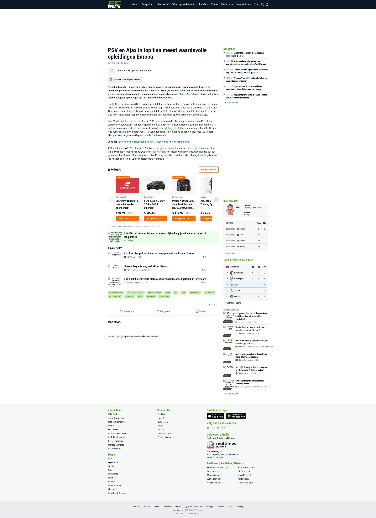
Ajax (189, 94)
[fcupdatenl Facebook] (208, 427)
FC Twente (113, 474)
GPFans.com (244, 471)
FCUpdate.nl (212, 471)
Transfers (203, 4)
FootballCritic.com (246, 467)
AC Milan (112, 481)
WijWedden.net (214, 479)
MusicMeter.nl (244, 475)
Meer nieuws (232, 103)
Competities (147, 4)
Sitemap (240, 507)
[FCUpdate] (114, 4)
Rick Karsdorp (159, 151)
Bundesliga (163, 422)
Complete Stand (233, 303)
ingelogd (119, 336)
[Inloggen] (266, 4)
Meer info (230, 253)
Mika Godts (113, 414)
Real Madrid (114, 121)
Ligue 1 (161, 418)
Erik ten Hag (113, 429)
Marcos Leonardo (116, 445)
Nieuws (135, 4)
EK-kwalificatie (164, 433)
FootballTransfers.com (217, 467)
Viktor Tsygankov (116, 418)
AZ (109, 148)
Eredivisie (164, 297)
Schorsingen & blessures (183, 4)
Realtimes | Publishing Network (188, 513)
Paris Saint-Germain (117, 493)
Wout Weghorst (115, 448)
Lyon (189, 121)
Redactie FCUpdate (128, 70)
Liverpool (112, 489)
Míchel (111, 426)
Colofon (221, 507)
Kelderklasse (227, 4)
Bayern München (133, 155)
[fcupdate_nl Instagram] (213, 427)
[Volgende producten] (216, 199)
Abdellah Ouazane (116, 437)
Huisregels (210, 507)
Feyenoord (203, 148)
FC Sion (111, 466)
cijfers (127, 104)
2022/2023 (230, 247)
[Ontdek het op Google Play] (236, 416)
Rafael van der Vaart (117, 433)
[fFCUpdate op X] (218, 427)
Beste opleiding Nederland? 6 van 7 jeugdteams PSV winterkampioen (154, 141)
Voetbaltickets (244, 4)
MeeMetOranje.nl (245, 483)
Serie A (161, 429)
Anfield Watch (213, 483)
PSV (181, 94)
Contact (157, 507)
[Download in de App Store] (215, 416)
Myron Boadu (167, 148)
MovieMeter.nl (213, 475)
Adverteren (146, 507)
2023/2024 (230, 241)
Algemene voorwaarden (193, 507)
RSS (230, 507)
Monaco (182, 111)
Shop (256, 4)
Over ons (136, 507)
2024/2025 (230, 229)
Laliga (160, 426)
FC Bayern (209, 293)
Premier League (165, 437)
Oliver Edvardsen (115, 441)
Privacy (178, 507)
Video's (214, 4)
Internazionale (114, 485)
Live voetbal (163, 4)
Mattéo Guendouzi (116, 422)
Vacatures (168, 507)
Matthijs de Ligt (173, 128)
